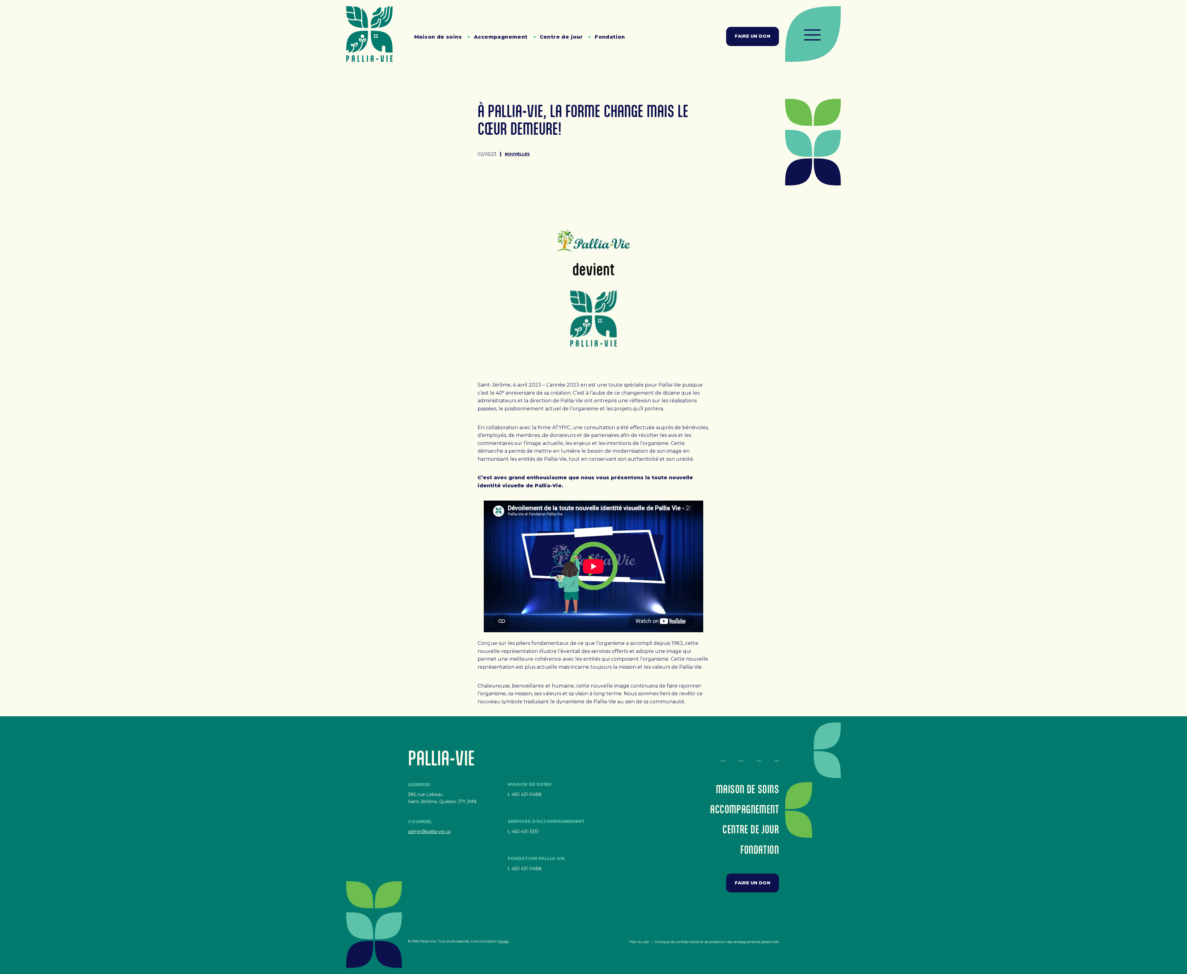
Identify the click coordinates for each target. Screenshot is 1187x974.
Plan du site (639, 942)
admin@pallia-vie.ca (429, 831)
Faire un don (752, 36)
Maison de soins (438, 37)
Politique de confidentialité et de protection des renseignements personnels (717, 942)
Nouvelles (517, 154)
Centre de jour (561, 37)
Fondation (610, 37)
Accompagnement (501, 37)
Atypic (503, 941)
